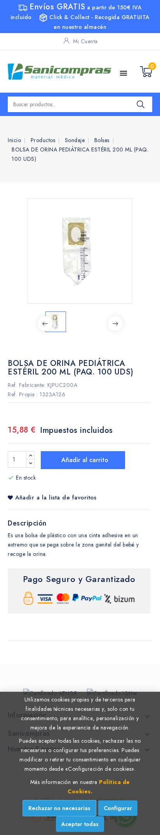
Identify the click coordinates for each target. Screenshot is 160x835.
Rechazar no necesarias (59, 808)
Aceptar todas (80, 824)
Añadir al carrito (83, 459)
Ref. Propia (21, 394)
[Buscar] (140, 104)
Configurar (118, 808)
